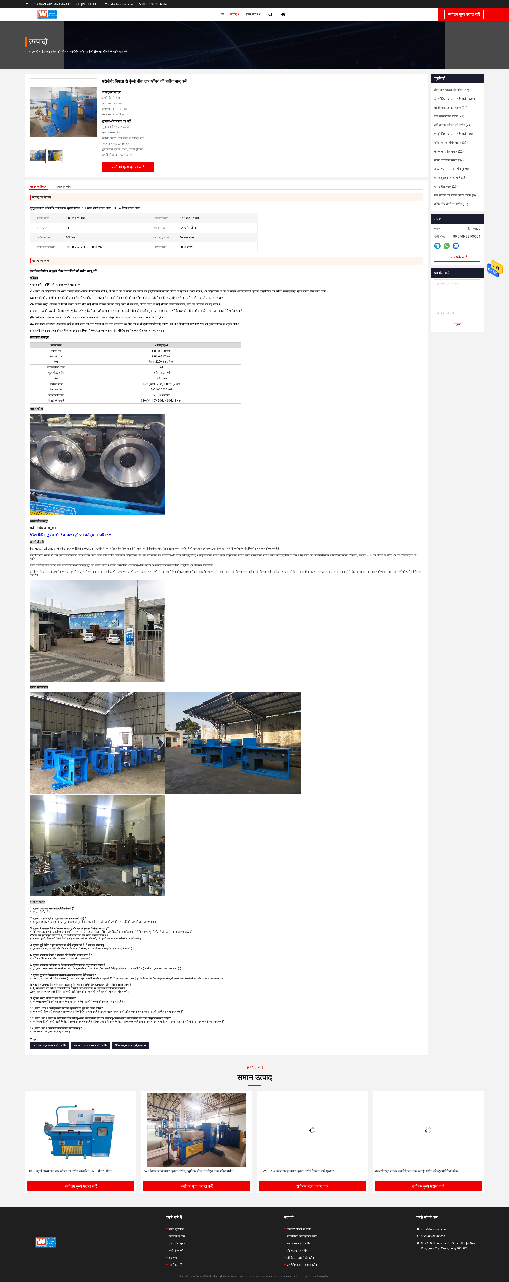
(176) (451, 169)
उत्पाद (233, 14)
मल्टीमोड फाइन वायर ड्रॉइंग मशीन (90, 1045)
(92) (449, 160)
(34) (454, 99)
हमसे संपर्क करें (176, 1250)
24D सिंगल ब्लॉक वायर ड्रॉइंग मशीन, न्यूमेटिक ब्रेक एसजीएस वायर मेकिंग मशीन (72, 1171)
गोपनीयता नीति (176, 1264)
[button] (32, 1137)
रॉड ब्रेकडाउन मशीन (297, 1250)
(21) (449, 116)
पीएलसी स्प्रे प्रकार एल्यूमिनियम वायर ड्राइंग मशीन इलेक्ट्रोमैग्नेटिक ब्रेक (300, 1171)
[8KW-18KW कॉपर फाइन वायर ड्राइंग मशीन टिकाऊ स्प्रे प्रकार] (196, 1130)
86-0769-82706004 (154, 4)
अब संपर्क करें (457, 257)
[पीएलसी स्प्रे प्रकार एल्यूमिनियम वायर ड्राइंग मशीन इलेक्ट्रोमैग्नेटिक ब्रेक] (312, 1130)
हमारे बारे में (252, 14)
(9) (453, 134)
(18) (450, 177)
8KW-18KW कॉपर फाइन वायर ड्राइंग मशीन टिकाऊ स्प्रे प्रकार (180, 1171)
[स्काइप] (437, 245)
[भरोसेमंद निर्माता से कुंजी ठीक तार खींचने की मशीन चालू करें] (63, 112)
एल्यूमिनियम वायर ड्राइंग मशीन (302, 1264)
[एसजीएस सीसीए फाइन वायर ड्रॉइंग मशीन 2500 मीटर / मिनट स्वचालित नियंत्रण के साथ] (428, 1130)
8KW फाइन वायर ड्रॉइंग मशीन (130, 1045)
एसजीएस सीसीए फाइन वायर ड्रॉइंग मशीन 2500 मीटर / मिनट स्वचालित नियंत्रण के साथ (425, 1171)
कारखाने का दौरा (177, 1236)
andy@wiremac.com (121, 4)
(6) (455, 195)
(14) (450, 107)
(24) (452, 125)
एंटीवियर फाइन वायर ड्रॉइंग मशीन (49, 1045)
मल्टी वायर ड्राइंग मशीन (298, 1243)
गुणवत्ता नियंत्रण (177, 1243)
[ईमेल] (455, 245)
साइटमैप (173, 1257)
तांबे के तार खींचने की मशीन (300, 1257)
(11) (451, 204)
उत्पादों (35, 51)
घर (222, 14)
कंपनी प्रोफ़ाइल (176, 1229)
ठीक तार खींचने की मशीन (54, 51)
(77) (451, 90)
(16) (446, 186)
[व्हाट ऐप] (447, 246)
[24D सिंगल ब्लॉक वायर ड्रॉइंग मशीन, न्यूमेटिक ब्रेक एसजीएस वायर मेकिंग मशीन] (80, 1130)
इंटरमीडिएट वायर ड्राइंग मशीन (302, 1236)
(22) (451, 142)
